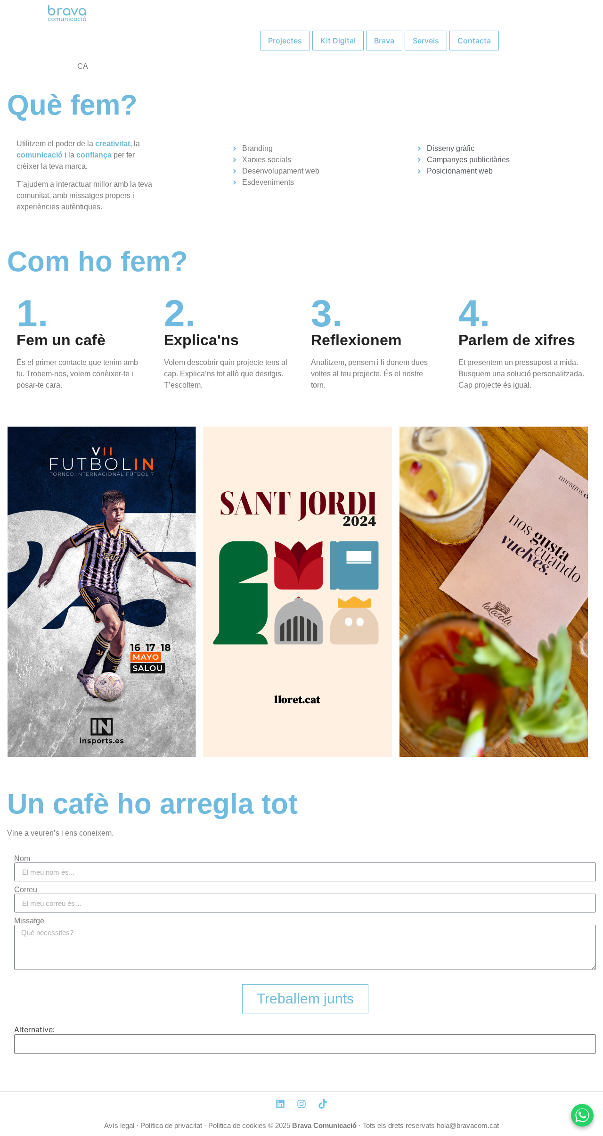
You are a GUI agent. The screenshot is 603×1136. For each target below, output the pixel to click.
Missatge (29, 921)
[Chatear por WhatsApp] (582, 1115)
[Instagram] (301, 1104)
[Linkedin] (280, 1104)
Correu (25, 890)
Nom (22, 858)
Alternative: (34, 1029)
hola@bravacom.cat (468, 1125)
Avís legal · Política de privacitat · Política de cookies (185, 1125)
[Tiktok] (322, 1104)
